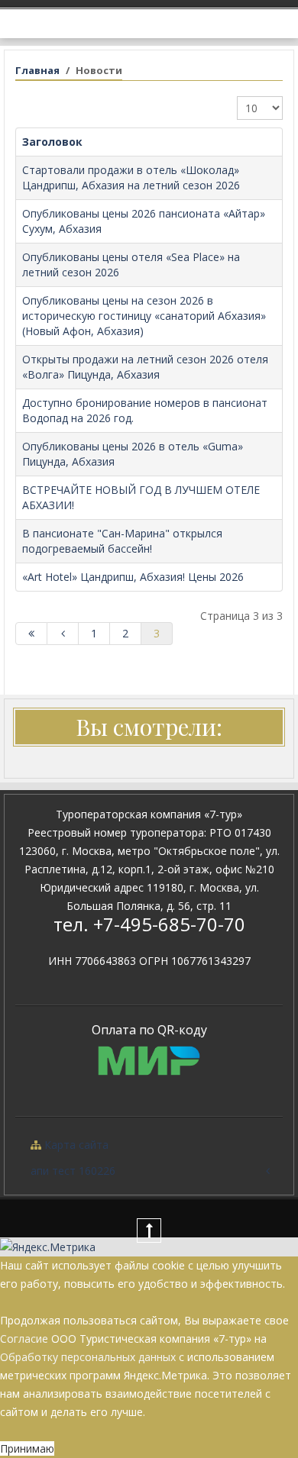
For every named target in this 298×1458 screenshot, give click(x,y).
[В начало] (31, 633)
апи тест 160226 (73, 1170)
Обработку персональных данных (88, 1357)
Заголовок (52, 141)
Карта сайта (75, 1144)
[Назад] (63, 633)
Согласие (24, 1338)
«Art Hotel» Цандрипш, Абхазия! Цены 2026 (133, 576)
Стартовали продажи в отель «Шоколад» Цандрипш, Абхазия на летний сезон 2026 (131, 177)
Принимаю (27, 1448)
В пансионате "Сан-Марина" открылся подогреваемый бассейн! (122, 541)
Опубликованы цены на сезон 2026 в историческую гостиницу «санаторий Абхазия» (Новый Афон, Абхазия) (144, 315)
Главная (37, 70)
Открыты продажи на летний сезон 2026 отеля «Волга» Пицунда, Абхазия (145, 367)
